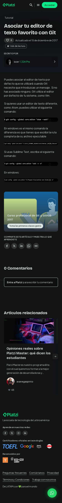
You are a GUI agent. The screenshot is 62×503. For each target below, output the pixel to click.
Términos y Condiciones (16, 479)
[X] (12, 433)
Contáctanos (36, 472)
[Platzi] (9, 5)
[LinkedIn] (25, 433)
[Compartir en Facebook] (7, 246)
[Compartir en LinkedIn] (21, 246)
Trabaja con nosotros (44, 479)
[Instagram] (18, 433)
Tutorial (9, 17)
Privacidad (53, 472)
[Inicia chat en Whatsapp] (52, 493)
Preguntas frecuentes (15, 472)
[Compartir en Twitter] (14, 246)
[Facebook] (5, 433)
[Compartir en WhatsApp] (29, 246)
